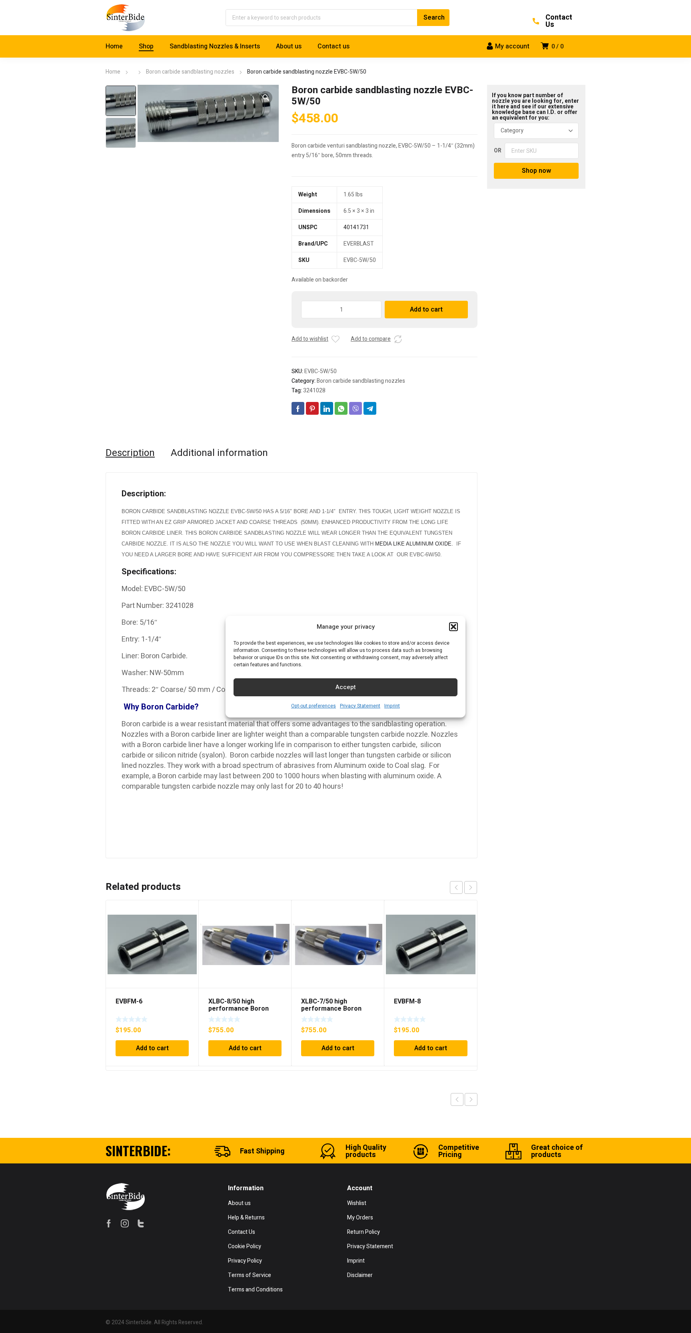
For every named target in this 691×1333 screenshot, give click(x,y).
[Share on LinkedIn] (326, 408)
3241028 (314, 390)
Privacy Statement (360, 705)
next (470, 887)
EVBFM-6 (129, 1001)
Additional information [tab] (219, 453)
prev (456, 887)
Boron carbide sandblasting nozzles (190, 72)
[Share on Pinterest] (312, 408)
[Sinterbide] (126, 17)
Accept (346, 687)
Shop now (536, 171)
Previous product (457, 1099)
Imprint (392, 705)
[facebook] (108, 1223)
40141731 (356, 227)
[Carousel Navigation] (463, 887)
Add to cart (426, 309)
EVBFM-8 (407, 1001)
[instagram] (124, 1223)
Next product (471, 1099)
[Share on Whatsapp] (341, 408)
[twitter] (140, 1223)
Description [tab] (130, 453)
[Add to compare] (398, 339)
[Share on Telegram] (369, 408)
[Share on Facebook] (298, 408)
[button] (453, 627)
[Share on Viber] (355, 408)
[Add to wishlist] (336, 339)
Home (113, 72)
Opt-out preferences (313, 705)
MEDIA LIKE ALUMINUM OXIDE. (414, 544)
